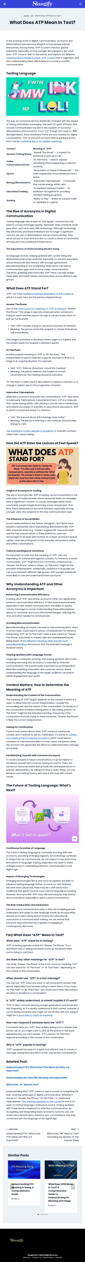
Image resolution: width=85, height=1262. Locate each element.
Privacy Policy (48, 1257)
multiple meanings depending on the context (47, 293)
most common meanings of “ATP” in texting (41, 308)
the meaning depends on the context (42, 1101)
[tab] (38, 1214)
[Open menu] (5, 4)
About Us (26, 1257)
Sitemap (58, 1257)
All (32, 16)
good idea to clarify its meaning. (35, 1015)
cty (47, 738)
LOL (46, 131)
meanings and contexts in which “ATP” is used (30, 57)
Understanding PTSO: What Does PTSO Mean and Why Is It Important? (23, 1135)
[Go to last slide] (12, 1187)
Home (26, 16)
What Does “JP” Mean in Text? (22, 1084)
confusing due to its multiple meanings (41, 141)
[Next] (73, 1187)
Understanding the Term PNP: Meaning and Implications (36, 1077)
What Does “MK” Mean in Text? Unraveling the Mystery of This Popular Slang (63, 1135)
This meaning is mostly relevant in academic (30, 431)
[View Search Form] (80, 4)
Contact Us (36, 1257)
